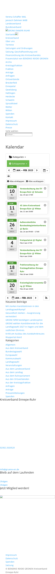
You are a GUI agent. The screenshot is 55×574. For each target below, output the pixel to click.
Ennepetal (11, 86)
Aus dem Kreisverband (17, 348)
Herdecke (10, 96)
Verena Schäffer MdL (16, 16)
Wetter (9, 107)
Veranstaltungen (14, 365)
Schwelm (10, 100)
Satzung (9, 565)
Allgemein (10, 344)
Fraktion (9, 69)
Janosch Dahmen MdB (16, 20)
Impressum (11, 120)
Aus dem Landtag (14, 372)
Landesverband (13, 23)
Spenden (10, 113)
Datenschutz (12, 124)
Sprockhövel (11, 103)
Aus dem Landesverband (18, 368)
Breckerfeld (11, 82)
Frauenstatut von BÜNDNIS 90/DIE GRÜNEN (27, 58)
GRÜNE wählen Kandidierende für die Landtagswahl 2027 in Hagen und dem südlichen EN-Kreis (24, 327)
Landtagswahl (12, 361)
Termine (10, 44)
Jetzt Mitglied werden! (14, 488)
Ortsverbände (12, 79)
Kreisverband (12, 38)
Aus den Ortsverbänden (17, 379)
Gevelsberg (11, 89)
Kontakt (9, 117)
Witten (9, 110)
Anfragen (10, 75)
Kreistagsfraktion (14, 65)
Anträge (9, 72)
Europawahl (11, 355)
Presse (9, 127)
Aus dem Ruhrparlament (18, 375)
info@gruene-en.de (9, 469)
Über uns (10, 41)
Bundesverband (13, 27)
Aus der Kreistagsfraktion (18, 382)
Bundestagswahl (14, 351)
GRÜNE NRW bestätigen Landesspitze (24, 320)
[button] (46, 298)
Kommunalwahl (13, 358)
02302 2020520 (7, 447)
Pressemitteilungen (15, 393)
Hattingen (10, 93)
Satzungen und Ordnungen (19, 48)
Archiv (9, 62)
